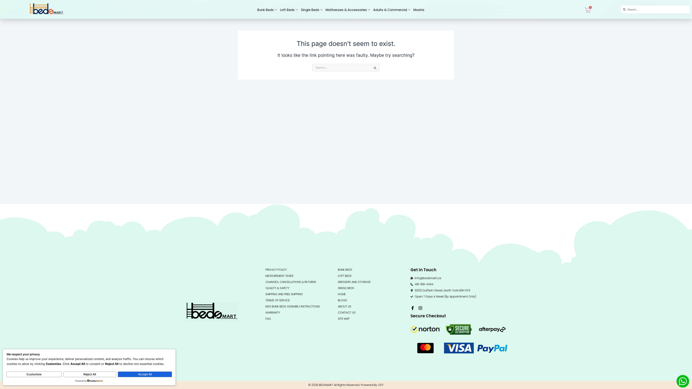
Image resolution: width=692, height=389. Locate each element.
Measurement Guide (279, 276)
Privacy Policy (276, 270)
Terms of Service (277, 300)
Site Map (344, 319)
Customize (33, 374)
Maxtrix (418, 10)
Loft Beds (287, 10)
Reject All (89, 374)
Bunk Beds (265, 10)
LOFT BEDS (345, 276)
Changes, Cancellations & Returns (290, 282)
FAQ (268, 319)
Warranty (272, 312)
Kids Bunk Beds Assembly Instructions (292, 306)
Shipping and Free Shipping (284, 294)
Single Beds (310, 10)
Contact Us (347, 312)
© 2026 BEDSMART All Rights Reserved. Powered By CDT (346, 385)
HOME (342, 294)
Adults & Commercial (390, 10)
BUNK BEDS (345, 270)
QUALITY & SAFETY (277, 288)
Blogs (342, 300)
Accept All (145, 374)
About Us (344, 306)
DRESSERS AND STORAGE (354, 282)
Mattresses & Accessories (346, 10)
